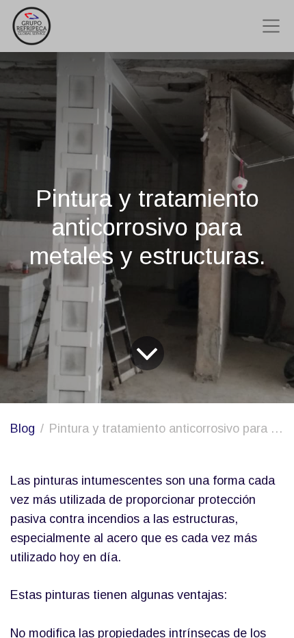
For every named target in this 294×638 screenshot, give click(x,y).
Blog (22, 428)
